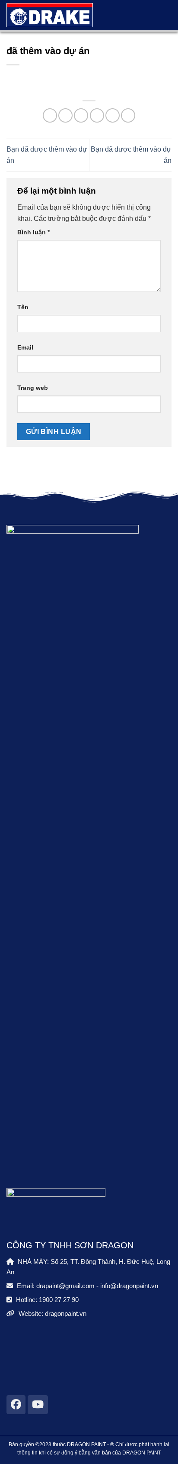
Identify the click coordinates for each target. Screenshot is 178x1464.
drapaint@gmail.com (65, 1285)
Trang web (32, 387)
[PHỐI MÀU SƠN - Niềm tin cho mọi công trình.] (49, 15)
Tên (23, 307)
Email (25, 347)
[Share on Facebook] (65, 115)
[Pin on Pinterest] (112, 115)
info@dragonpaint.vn (129, 1285)
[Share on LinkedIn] (128, 115)
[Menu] (159, 15)
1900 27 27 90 (59, 1299)
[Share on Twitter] (81, 115)
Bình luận (33, 232)
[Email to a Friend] (97, 115)
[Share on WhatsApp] (50, 115)
